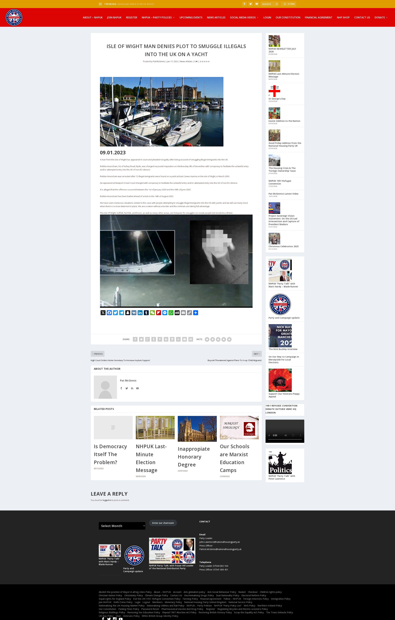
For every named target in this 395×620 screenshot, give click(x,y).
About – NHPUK (93, 17)
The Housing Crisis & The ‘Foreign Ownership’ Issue (282, 169)
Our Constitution (288, 17)
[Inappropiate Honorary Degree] (197, 429)
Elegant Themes (118, 588)
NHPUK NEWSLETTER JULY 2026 (282, 50)
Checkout (253, 591)
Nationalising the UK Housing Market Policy (122, 605)
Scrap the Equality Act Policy (249, 612)
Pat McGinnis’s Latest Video (283, 193)
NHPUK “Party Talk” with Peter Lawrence (282, 477)
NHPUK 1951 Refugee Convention (280, 182)
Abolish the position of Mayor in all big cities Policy (125, 591)
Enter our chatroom (163, 522)
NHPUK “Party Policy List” (228, 605)
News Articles (216, 17)
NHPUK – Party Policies (157, 17)
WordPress (145, 588)
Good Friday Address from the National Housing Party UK (285, 144)
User (118, 615)
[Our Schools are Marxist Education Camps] (239, 427)
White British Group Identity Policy (160, 615)
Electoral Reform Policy (253, 595)
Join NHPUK (114, 17)
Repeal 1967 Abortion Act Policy (179, 612)
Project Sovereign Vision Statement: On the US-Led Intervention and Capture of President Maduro (284, 220)
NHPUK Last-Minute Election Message (284, 75)
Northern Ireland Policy (270, 605)
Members (157, 602)
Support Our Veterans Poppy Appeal (284, 395)
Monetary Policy (173, 602)
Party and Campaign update (284, 317)
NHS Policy (249, 605)
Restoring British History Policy (215, 612)
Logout (146, 602)
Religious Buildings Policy (112, 612)
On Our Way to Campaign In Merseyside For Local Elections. (284, 359)
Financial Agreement (318, 17)
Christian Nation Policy (110, 595)
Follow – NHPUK (232, 598)
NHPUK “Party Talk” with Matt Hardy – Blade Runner (283, 285)
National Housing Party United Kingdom (205, 602)
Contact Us (362, 17)
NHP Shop (343, 17)
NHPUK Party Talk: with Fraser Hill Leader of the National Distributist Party (171, 567)
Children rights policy (271, 591)
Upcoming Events (191, 17)
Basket (242, 591)
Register (131, 17)
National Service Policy (240, 602)
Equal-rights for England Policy (115, 598)
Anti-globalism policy (194, 591)
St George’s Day (277, 98)
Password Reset (150, 608)
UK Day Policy (106, 615)
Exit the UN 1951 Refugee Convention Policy (157, 598)
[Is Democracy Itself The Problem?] (113, 427)
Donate (380, 17)
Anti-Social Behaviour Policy (221, 591)
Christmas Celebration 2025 (284, 246)
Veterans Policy (131, 615)
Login (267, 17)
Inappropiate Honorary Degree (194, 456)
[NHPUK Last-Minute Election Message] (155, 427)
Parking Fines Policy (128, 608)
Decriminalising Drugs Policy (199, 595)
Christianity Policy (133, 595)
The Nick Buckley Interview (283, 349)
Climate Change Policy (156, 595)
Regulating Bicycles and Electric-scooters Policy (242, 608)
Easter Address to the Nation (284, 120)
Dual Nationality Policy (227, 595)
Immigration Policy (281, 598)
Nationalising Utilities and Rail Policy (165, 605)
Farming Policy (190, 598)
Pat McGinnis (159, 61)
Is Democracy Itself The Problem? (110, 454)
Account (177, 591)
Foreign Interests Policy (256, 598)
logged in (107, 500)
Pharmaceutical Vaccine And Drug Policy (182, 608)
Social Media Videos (243, 17)
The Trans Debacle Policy (279, 612)
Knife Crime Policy (123, 602)
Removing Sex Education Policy (143, 612)
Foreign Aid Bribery (127, 3)
